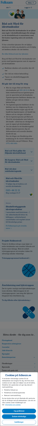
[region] (19, 399)
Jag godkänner (19, 411)
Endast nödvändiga (19, 417)
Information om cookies (12, 405)
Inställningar (19, 422)
